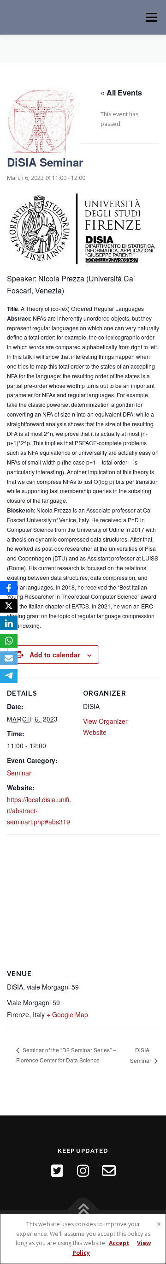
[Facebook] (9, 588)
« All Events (121, 92)
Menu (150, 17)
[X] (9, 606)
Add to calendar (55, 654)
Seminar (19, 772)
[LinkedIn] (9, 623)
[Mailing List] (109, 1171)
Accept (119, 1243)
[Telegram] (9, 676)
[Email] (9, 658)
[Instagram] (83, 1171)
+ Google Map (67, 1014)
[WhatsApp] (9, 641)
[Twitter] (57, 1171)
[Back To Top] (83, 1209)
